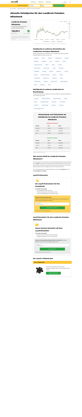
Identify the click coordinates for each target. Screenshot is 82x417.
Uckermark (36, 98)
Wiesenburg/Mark (63, 81)
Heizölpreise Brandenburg (21, 8)
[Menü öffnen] (70, 2)
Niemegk (44, 71)
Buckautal (57, 61)
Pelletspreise (41, 1)
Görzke (53, 64)
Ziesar (49, 84)
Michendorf (61, 68)
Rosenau (54, 74)
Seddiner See (46, 78)
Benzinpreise (48, 1)
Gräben (46, 64)
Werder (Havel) (54, 81)
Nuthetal (51, 71)
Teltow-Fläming (45, 105)
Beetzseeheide (58, 58)
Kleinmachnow (37, 68)
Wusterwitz (42, 84)
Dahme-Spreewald (57, 98)
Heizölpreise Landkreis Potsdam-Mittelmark (33, 8)
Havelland (54, 105)
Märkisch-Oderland (46, 98)
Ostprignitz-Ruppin (44, 101)
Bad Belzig (36, 58)
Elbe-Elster (61, 105)
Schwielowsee (37, 78)
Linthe (54, 68)
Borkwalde (44, 61)
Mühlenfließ (36, 71)
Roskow (61, 74)
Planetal (66, 71)
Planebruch (58, 71)
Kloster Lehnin (46, 68)
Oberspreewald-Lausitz (39, 108)
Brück (51, 61)
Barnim (35, 101)
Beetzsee (50, 58)
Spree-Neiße (62, 101)
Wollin (35, 84)
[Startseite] (10, 8)
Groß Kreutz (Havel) (38, 64)
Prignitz (65, 98)
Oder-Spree (54, 101)
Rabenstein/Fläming (45, 74)
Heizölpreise (33, 1)
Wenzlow (45, 81)
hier (49, 210)
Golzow (64, 61)
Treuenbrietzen (37, 81)
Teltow (61, 78)
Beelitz (43, 58)
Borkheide (36, 61)
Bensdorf (67, 58)
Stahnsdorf (54, 78)
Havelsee (60, 64)
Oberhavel (36, 105)
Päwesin (35, 74)
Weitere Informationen (53, 273)
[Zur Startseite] (14, 2)
